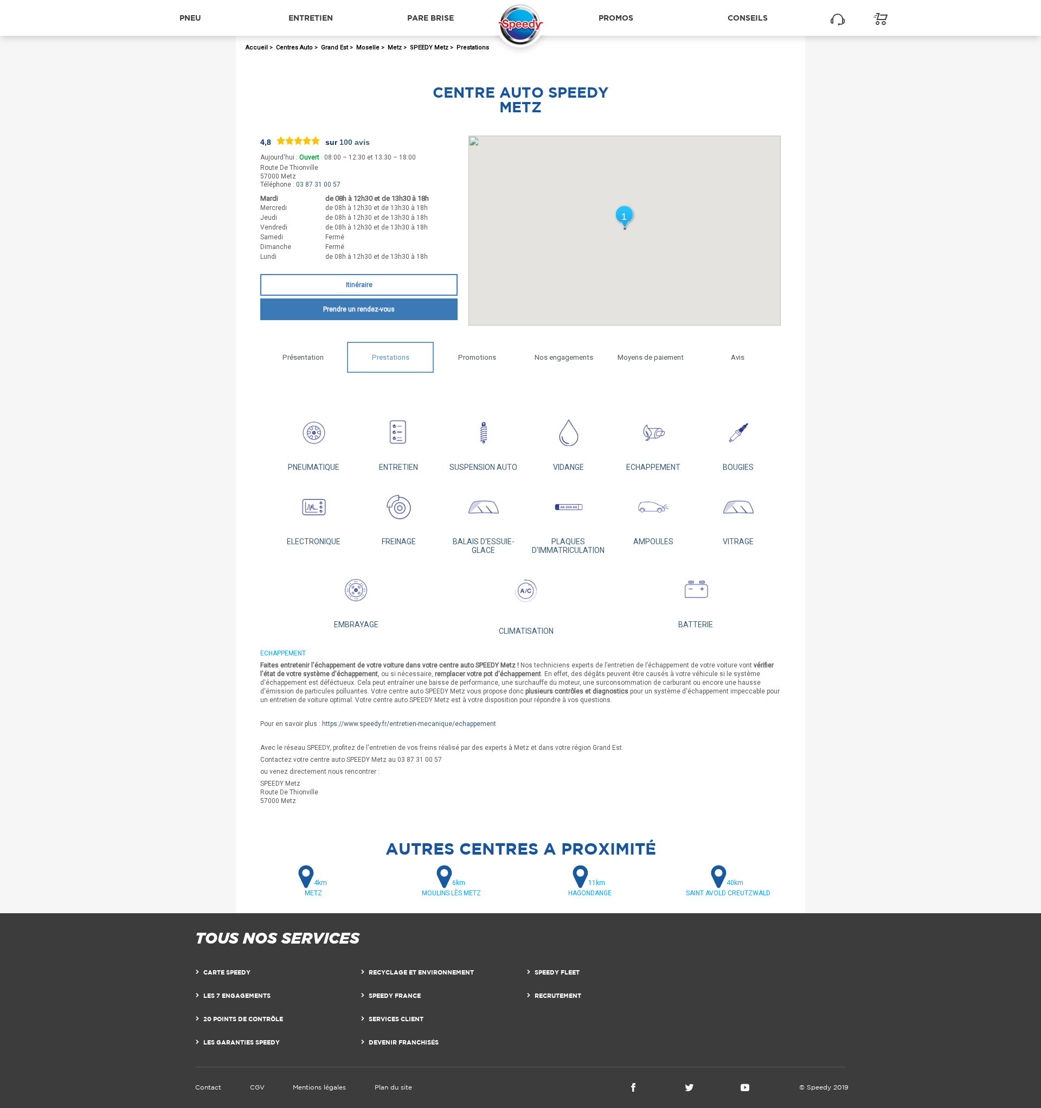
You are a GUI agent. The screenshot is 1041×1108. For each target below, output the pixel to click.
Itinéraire (359, 285)
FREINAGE (399, 541)
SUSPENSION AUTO (483, 467)
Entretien (310, 17)
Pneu (190, 17)
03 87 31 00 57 (318, 184)
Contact (208, 1087)
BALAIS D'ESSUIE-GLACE (484, 546)
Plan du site (393, 1087)
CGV (257, 1087)
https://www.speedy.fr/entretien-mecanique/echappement (409, 724)
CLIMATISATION (526, 631)
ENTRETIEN (398, 467)
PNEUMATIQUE (313, 467)
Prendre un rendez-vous (359, 309)
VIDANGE (568, 467)
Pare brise (430, 17)
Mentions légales (319, 1087)
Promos (616, 17)
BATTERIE (695, 624)
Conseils (748, 17)
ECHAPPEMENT (653, 467)
